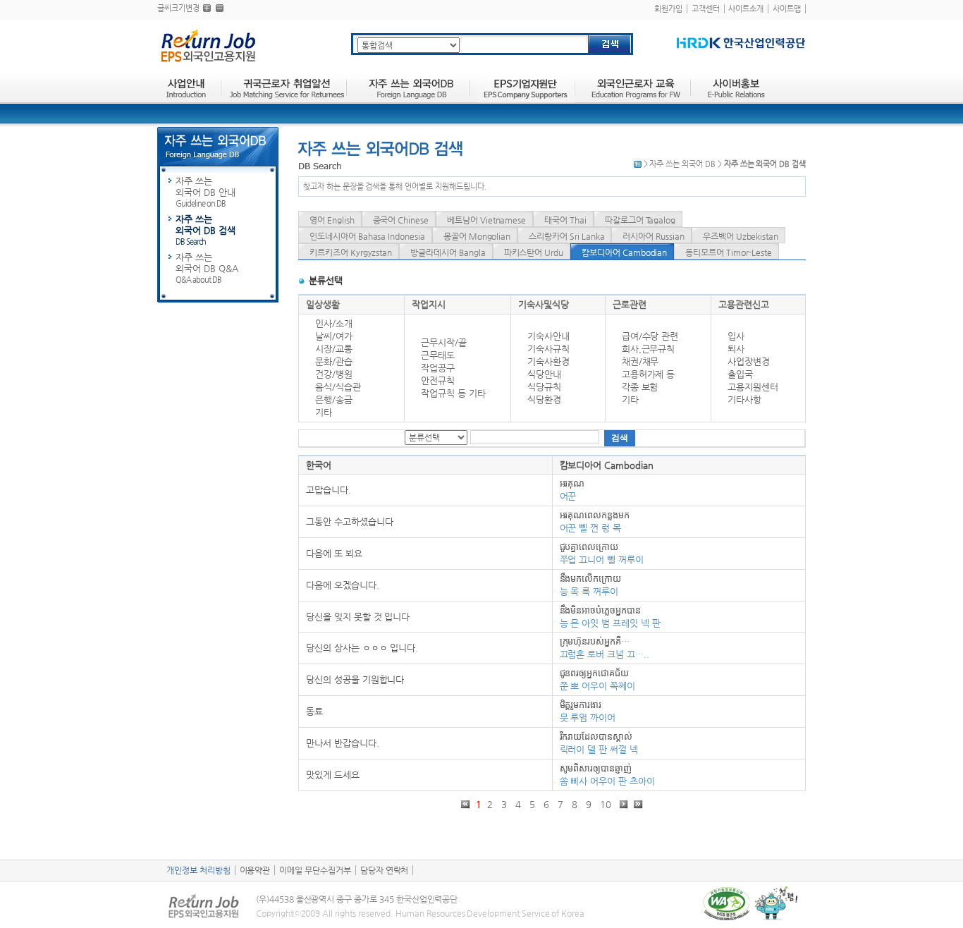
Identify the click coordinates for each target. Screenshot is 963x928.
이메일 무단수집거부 (315, 870)
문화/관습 (333, 361)
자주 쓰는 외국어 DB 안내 (205, 192)
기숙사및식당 (543, 304)
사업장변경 (749, 361)
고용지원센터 (753, 386)
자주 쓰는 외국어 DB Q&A (207, 268)
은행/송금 (333, 399)
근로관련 (629, 304)
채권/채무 (640, 361)
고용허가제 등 (648, 374)
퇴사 (736, 348)
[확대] (207, 8)
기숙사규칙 (548, 348)
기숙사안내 (548, 336)
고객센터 (706, 8)
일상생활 (323, 304)
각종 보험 (640, 386)
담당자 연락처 (384, 870)
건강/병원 (333, 374)
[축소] (219, 8)
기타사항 (744, 399)
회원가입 (668, 8)
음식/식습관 (338, 386)
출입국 (740, 374)
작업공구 (438, 367)
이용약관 (255, 870)
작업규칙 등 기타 (453, 393)
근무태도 (438, 355)
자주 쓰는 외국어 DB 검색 (205, 230)
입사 (736, 336)
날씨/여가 (333, 336)
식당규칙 (544, 386)
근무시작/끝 (444, 342)
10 (607, 804)
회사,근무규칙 (648, 348)
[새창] (741, 42)
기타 (323, 412)
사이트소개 (745, 8)
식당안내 (544, 374)
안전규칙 (438, 380)
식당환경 (544, 399)
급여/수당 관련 (650, 336)
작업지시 (429, 304)
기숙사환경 (548, 361)
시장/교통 (333, 348)
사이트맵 (787, 8)
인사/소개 (333, 323)
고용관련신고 (743, 304)
